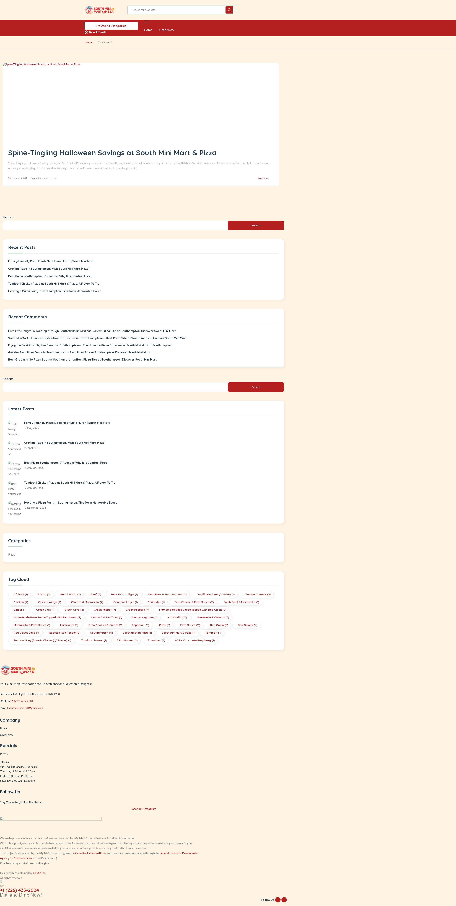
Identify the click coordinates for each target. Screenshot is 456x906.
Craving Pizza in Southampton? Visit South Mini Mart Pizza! (48, 268)
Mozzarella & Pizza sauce (32, 625)
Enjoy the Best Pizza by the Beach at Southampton (43, 345)
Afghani (21, 594)
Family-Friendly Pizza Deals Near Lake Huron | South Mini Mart (51, 261)
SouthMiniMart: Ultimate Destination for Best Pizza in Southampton (55, 338)
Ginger (20, 609)
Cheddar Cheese (258, 594)
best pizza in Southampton (167, 594)
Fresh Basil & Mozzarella (241, 602)
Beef (96, 594)
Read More (263, 178)
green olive (74, 609)
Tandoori (213, 632)
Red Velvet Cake (26, 632)
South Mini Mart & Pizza (178, 632)
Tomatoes (156, 640)
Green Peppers (137, 609)
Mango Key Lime (144, 617)
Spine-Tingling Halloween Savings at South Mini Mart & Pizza (112, 152)
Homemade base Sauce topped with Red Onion (192, 609)
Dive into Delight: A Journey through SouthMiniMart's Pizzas (49, 331)
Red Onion (219, 625)
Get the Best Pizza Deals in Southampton (36, 352)
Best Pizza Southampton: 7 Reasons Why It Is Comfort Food (50, 276)
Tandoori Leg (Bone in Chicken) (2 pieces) (42, 640)
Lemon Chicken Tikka (106, 617)
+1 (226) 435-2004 (21, 701)
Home (89, 42)
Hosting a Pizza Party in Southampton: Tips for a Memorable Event (54, 291)
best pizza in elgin (124, 594)
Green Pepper (105, 609)
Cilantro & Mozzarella (87, 602)
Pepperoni (140, 625)
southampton (101, 632)
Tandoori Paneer (94, 640)
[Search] (229, 10)
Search (8, 217)
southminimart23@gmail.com (26, 708)
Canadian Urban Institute (90, 853)
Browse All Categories (110, 26)
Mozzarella (177, 617)
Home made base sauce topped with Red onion (47, 617)
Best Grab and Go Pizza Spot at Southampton (40, 359)
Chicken (21, 602)
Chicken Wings (49, 602)
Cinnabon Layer (125, 602)
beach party (70, 594)
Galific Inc (39, 872)
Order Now (6, 734)
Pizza (53, 178)
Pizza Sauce (190, 625)
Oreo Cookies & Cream (105, 625)
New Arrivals (97, 32)
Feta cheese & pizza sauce (194, 602)
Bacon (44, 594)
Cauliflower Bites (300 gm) (215, 594)
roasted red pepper (64, 632)
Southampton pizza (137, 632)
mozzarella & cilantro (213, 617)
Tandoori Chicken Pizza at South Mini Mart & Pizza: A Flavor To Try (53, 283)
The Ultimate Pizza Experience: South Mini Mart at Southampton (127, 345)
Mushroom (69, 625)
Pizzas (4, 753)
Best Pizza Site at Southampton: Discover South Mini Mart (135, 331)
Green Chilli (45, 609)
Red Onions (247, 625)
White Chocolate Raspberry (195, 640)
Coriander (156, 602)
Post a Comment (39, 178)
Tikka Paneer (127, 640)
